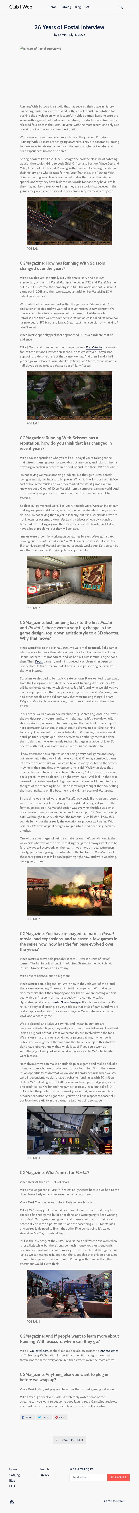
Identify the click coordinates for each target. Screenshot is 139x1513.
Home (52, 7)
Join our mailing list (81, 1469)
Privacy (44, 1475)
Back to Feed (72, 1440)
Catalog (66, 7)
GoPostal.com (39, 1351)
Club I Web (119, 1501)
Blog (78, 7)
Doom (39, 661)
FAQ (88, 7)
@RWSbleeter (108, 1351)
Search (44, 1469)
